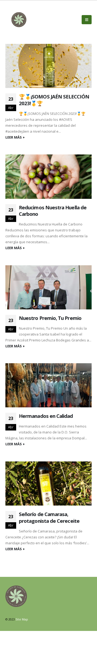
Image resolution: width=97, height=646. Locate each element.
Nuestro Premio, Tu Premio (50, 318)
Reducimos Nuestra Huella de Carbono (52, 210)
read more (48, 138)
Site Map (22, 619)
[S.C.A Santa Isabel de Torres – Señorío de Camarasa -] (18, 19)
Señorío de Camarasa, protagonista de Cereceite (49, 517)
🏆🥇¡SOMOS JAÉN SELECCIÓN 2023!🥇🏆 (54, 100)
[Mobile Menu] (87, 19)
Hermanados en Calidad (46, 415)
